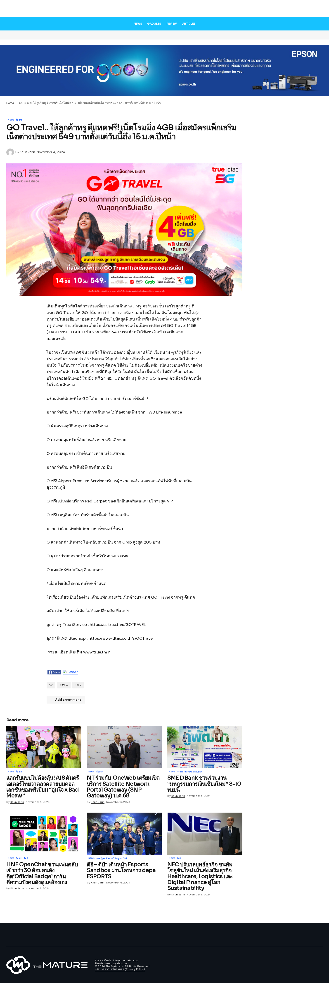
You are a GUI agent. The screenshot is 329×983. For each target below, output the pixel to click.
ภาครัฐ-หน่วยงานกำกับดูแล (189, 772)
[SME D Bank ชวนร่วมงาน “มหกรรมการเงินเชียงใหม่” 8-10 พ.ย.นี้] (204, 747)
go (51, 684)
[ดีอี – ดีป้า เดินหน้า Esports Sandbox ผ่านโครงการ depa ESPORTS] (124, 834)
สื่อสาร (19, 120)
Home (10, 103)
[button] (319, 9)
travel (64, 684)
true (78, 684)
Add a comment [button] (68, 699)
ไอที (26, 859)
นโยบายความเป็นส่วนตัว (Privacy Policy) (120, 969)
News (11, 120)
